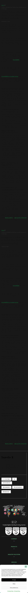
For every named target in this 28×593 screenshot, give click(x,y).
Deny (14, 583)
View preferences (14, 587)
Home (2, 5)
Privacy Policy (10, 591)
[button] (26, 566)
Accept (14, 579)
